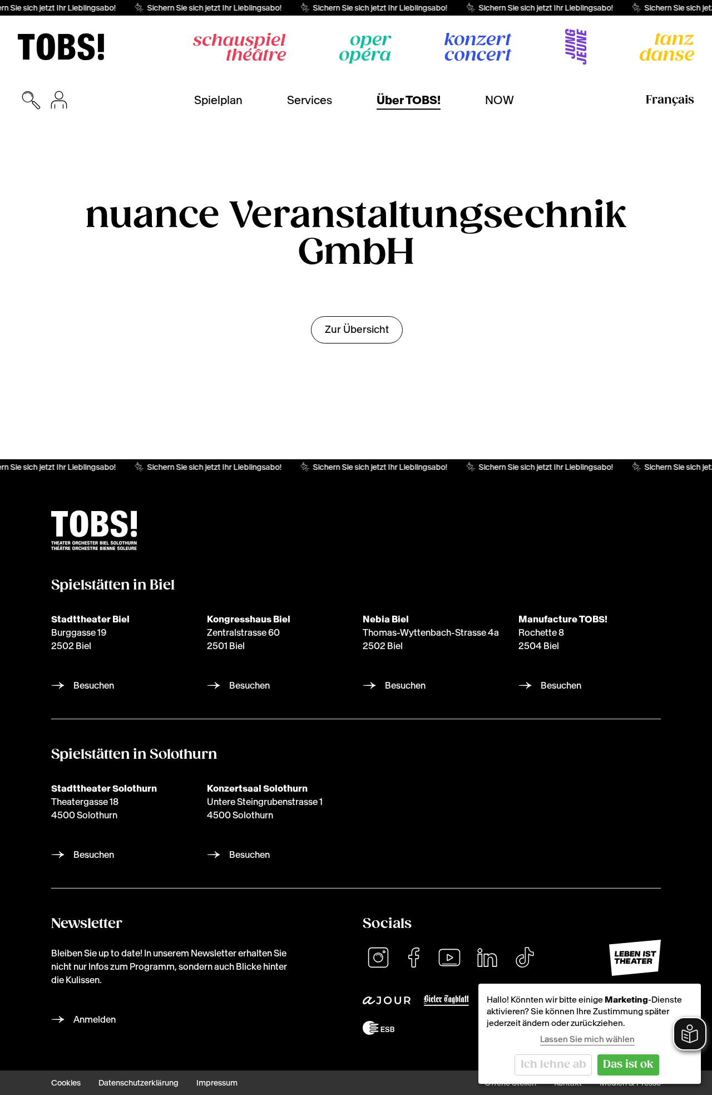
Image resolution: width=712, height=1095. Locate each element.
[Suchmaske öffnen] (31, 100)
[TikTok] (525, 957)
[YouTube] (449, 957)
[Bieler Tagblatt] (446, 1000)
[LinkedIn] (487, 957)
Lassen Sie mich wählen (587, 1039)
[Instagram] (378, 957)
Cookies (66, 1083)
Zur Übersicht (357, 329)
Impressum (217, 1083)
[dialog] (589, 1034)
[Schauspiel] (239, 47)
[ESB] (378, 1028)
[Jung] (575, 47)
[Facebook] (413, 957)
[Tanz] (667, 47)
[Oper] (365, 49)
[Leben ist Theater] (635, 958)
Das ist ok (628, 1064)
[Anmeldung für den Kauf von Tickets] (59, 100)
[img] (61, 46)
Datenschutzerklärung (138, 1083)
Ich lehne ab (553, 1064)
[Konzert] (478, 47)
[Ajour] (387, 1000)
